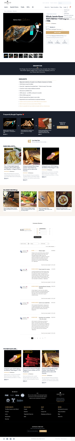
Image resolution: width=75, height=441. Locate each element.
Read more (36, 261)
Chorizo (7, 411)
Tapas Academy (55, 7)
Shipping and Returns (46, 414)
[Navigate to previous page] (30, 337)
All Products (9, 11)
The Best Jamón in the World (12, 409)
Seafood (26, 411)
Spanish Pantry (14, 7)
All (32, 7)
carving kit (54, 29)
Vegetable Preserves (28, 414)
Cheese (25, 409)
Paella (22, 7)
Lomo (6, 414)
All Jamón (15, 11)
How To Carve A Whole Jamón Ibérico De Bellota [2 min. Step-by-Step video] (28, 209)
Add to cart (57, 32)
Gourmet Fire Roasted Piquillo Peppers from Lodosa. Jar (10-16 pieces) (31, 370)
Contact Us (43, 411)
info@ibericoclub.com (60, 401)
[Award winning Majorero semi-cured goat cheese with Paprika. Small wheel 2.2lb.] (45, 123)
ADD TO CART (62, 127)
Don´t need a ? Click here (53, 29)
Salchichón (7, 416)
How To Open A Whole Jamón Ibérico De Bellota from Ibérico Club (10, 209)
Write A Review (37, 237)
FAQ (42, 409)
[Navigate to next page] (45, 337)
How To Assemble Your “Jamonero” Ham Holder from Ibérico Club (45, 209)
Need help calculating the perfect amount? (55, 37)
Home (5, 11)
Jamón (6, 7)
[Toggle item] (32, 119)
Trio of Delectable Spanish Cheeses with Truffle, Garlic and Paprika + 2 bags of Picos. (12, 168)
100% (56, 35)
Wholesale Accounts (63, 409)
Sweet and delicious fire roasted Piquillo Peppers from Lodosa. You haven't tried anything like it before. (31, 378)
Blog (61, 7)
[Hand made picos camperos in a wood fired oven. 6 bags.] (27, 123)
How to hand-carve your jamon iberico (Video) (30, 103)
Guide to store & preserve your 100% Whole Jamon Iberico (33, 101)
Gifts (28, 7)
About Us (47, 7)
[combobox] (35, 244)
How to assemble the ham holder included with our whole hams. (35, 106)
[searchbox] (23, 244)
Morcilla (7, 419)
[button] (9, 379)
